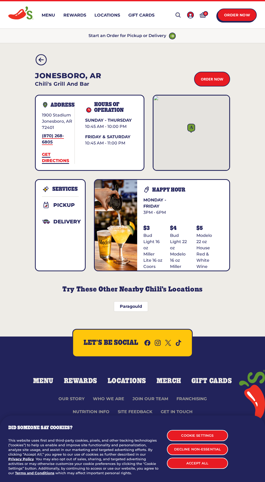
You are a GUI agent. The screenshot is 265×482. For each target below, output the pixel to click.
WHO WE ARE (108, 398)
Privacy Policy (21, 459)
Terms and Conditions (34, 473)
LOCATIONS (127, 381)
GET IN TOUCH (177, 411)
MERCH (169, 381)
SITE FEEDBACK (135, 411)
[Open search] (178, 15)
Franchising (191, 398)
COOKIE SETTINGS (197, 435)
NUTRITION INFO (91, 411)
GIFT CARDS (212, 381)
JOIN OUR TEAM (150, 398)
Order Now (237, 15)
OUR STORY (71, 398)
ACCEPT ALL (197, 463)
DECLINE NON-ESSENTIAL (197, 449)
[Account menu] (190, 15)
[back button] (41, 60)
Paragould (131, 306)
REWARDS (80, 381)
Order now (212, 79)
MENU (43, 381)
